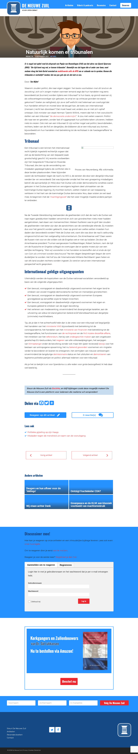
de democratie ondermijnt (63, 116)
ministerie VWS (53, 326)
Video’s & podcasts (85, 5)
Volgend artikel (90, 455)
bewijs (102, 344)
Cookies (30, 750)
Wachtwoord (33, 591)
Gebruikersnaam (35, 583)
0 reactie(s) (89, 415)
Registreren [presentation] (66, 565)
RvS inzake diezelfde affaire (96, 333)
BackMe (56, 388)
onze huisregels (32, 544)
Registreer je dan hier (66, 557)
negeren (60, 340)
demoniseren (100, 354)
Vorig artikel (46, 455)
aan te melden (60, 550)
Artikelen (69, 5)
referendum (52, 337)
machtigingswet (58, 197)
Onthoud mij (35, 602)
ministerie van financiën (75, 330)
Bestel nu (69, 681)
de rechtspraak (69, 333)
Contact (112, 5)
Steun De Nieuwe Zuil (16, 728)
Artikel (53, 56)
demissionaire (60, 354)
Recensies (101, 5)
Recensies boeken (15, 735)
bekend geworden (78, 347)
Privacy (25, 750)
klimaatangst (35, 344)
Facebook (58, 729)
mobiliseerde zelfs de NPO (67, 71)
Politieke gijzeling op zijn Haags (43, 432)
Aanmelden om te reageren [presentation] (41, 565)
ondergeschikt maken (80, 337)
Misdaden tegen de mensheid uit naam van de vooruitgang (56, 436)
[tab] (41, 565)
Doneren (125, 5)
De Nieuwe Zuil (17, 750)
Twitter (52, 729)
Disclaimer (37, 750)
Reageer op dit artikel (42, 415)
